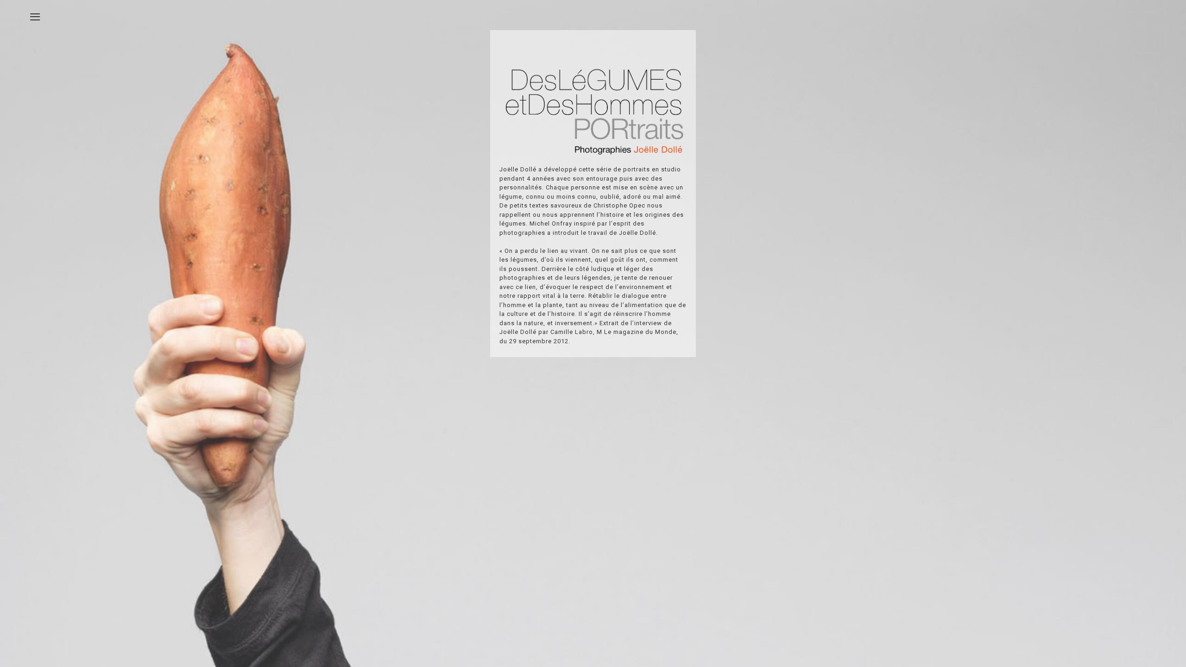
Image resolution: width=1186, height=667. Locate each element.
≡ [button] (35, 15)
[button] (1153, 634)
